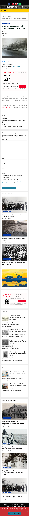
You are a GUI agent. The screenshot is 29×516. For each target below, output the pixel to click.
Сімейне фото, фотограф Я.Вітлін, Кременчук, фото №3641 (17, 353)
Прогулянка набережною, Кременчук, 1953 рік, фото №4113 (12, 447)
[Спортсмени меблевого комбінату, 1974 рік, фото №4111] (14, 205)
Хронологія (15, 504)
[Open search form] (26, 10)
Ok (9, 513)
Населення (21, 504)
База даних (13, 506)
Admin (3, 31)
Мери (5, 504)
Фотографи (6, 506)
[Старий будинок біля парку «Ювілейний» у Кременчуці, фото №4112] (14, 461)
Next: (13, 125)
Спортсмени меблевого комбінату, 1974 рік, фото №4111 (13, 215)
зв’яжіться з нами (6, 107)
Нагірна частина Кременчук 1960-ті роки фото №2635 (17, 317)
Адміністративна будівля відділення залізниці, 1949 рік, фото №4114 (13, 423)
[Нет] (27, 511)
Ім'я (3, 158)
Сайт (3, 168)
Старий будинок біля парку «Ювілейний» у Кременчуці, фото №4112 (13, 472)
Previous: (13, 120)
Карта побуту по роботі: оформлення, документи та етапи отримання (17, 385)
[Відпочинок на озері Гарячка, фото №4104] (14, 228)
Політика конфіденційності (17, 181)
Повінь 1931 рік (21, 506)
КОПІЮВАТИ (22, 86)
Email (3, 163)
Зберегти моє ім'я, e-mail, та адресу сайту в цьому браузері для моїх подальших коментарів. (14, 175)
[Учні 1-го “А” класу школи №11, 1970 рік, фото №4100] (14, 252)
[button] (1, 10)
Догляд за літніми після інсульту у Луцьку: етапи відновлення (17, 373)
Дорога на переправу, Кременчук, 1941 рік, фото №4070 (17, 341)
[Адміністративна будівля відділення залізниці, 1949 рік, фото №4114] (14, 411)
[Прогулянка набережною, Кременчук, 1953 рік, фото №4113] (14, 437)
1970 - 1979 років (5, 23)
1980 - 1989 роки (6, 467)
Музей (9, 504)
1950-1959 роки (6, 443)
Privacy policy (16, 513)
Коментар (5, 139)
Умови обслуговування (8, 182)
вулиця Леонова (16, 66)
